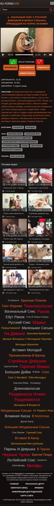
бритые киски (11, 366)
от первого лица (10, 146)
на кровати (13, 300)
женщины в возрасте (27, 405)
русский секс (19, 322)
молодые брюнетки (27, 344)
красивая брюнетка (38, 333)
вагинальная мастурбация (27, 443)
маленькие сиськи (37, 328)
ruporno (10, 3)
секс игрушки (12, 306)
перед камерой (10, 328)
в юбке (36, 372)
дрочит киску (27, 421)
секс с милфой (17, 377)
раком (25, 146)
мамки (39, 322)
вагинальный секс (20, 311)
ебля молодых (37, 377)
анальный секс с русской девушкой (20, 142)
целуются (42, 460)
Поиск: (5, 10)
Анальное (18, 127)
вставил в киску (27, 438)
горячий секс (34, 432)
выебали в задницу (12, 150)
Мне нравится (13, 61)
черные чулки (16, 455)
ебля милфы (18, 465)
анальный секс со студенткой (17, 138)
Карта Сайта (27, 496)
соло (45, 372)
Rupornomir (18, 473)
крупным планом (33, 300)
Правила (39, 488)
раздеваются (27, 399)
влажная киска (17, 416)
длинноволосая (27, 388)
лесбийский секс (21, 460)
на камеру (35, 383)
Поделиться (43, 67)
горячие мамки (35, 366)
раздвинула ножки (27, 394)
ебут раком (36, 146)
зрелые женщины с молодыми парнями (27, 339)
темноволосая (38, 306)
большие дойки (18, 372)
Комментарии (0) (27, 73)
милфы (34, 466)
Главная (14, 484)
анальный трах (33, 134)
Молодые (30, 127)
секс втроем (18, 432)
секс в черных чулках (37, 317)
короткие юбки (15, 134)
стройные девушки (27, 361)
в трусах (43, 449)
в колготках (40, 416)
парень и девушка (19, 449)
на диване (14, 333)
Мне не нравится (40, 61)
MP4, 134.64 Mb (17, 156)
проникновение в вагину (27, 355)
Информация (11, 67)
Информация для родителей (27, 492)
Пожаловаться (27, 67)
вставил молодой (27, 350)
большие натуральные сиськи (27, 427)
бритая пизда (42, 454)
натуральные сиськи (16, 410)
